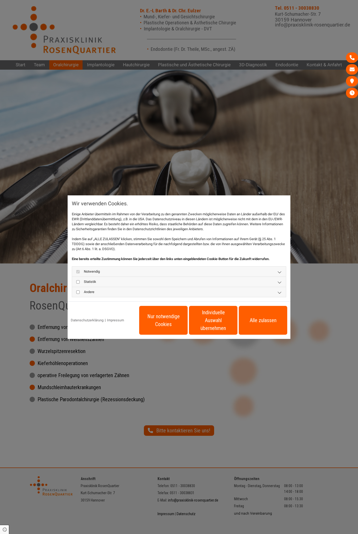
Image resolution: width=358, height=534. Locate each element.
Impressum (115, 320)
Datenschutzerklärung (87, 320)
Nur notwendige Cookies (163, 320)
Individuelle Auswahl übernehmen (213, 320)
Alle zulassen (263, 320)
